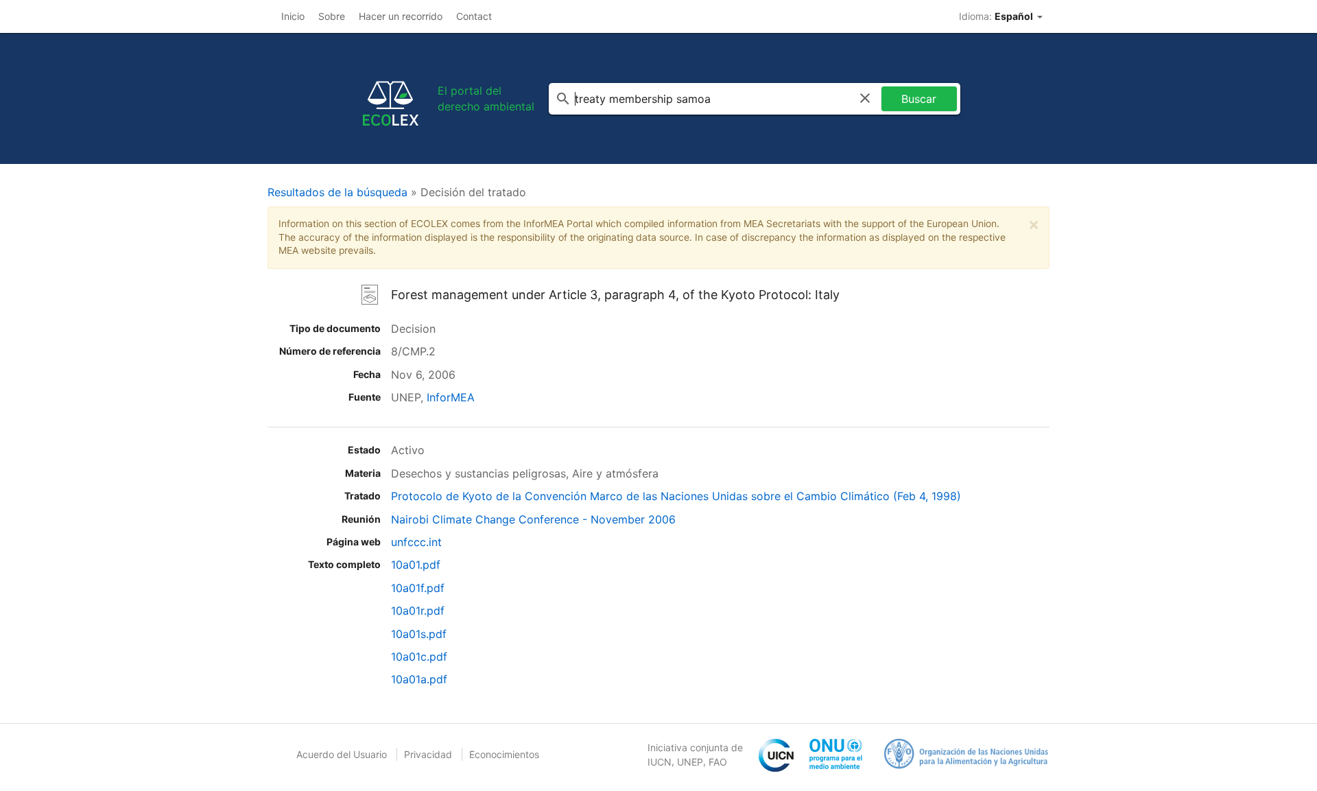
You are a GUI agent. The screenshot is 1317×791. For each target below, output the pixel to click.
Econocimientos (504, 754)
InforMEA (451, 397)
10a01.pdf (415, 564)
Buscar (918, 99)
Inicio (293, 16)
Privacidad (428, 754)
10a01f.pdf (417, 588)
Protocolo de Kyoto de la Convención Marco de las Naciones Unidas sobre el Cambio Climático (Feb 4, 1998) (676, 496)
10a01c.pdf (419, 656)
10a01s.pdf (419, 634)
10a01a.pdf (419, 679)
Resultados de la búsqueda (337, 192)
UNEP (690, 762)
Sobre (331, 16)
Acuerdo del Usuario (341, 754)
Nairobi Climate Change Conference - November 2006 (533, 519)
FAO (718, 762)
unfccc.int (416, 542)
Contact (474, 16)
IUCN (660, 762)
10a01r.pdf (417, 610)
